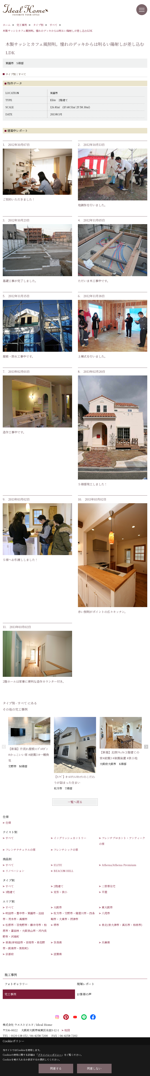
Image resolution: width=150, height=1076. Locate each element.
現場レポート (85, 984)
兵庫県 (106, 942)
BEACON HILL (63, 871)
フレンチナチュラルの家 (20, 849)
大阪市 (58, 907)
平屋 (104, 892)
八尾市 (106, 913)
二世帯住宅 (108, 886)
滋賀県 (58, 954)
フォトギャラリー (16, 984)
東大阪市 (107, 907)
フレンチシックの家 (66, 849)
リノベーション (14, 871)
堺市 (56, 925)
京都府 (9, 954)
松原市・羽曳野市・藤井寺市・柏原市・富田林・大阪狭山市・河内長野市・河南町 (25, 930)
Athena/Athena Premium (119, 865)
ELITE (58, 865)
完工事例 (10, 994)
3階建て (10, 892)
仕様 (8, 822)
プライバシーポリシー (50, 1054)
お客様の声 (84, 994)
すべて (9, 838)
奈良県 (58, 942)
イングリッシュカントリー (70, 838)
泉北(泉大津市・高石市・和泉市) (122, 925)
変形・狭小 (60, 892)
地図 (67, 1030)
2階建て (58, 886)
